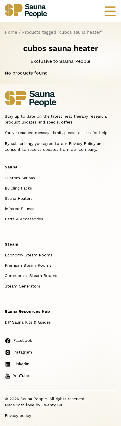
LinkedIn (21, 363)
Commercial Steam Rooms (31, 275)
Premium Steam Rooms (28, 265)
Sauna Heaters (19, 198)
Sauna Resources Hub (27, 311)
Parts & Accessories (24, 219)
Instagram (22, 352)
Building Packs (18, 188)
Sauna (11, 167)
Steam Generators (22, 286)
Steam (11, 244)
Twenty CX (52, 405)
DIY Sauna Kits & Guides (28, 322)
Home (11, 32)
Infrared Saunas (19, 208)
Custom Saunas (20, 177)
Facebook (22, 340)
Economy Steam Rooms (29, 255)
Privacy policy (18, 415)
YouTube (21, 375)
